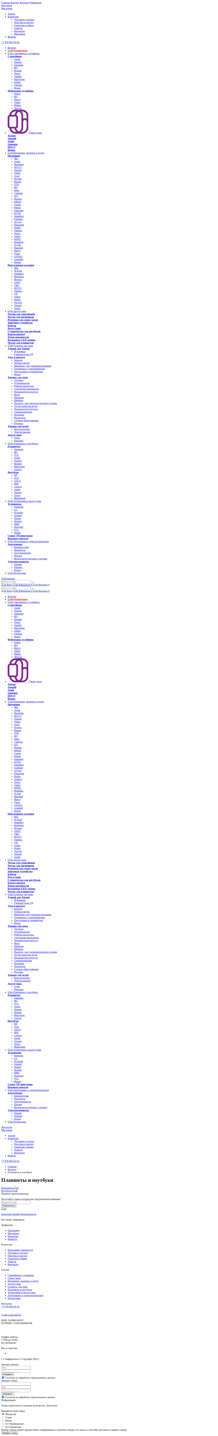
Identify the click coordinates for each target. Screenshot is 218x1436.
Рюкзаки (18, 440)
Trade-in (18, 28)
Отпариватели (22, 383)
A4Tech (18, 256)
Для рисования (22, 432)
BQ (16, 68)
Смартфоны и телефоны (26, 53)
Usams (17, 204)
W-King (18, 271)
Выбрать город (10, 1433)
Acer (16, 478)
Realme (18, 70)
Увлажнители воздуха (26, 391)
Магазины (6, 8)
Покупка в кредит (24, 22)
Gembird (18, 259)
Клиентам (13, 16)
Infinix (17, 82)
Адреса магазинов (11, 1315)
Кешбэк (12, 36)
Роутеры (18, 423)
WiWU (17, 239)
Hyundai (18, 512)
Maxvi (17, 99)
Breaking (18, 242)
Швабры (18, 400)
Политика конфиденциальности (18, 1214)
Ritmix (17, 207)
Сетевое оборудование (26, 420)
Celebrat (18, 193)
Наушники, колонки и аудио (28, 153)
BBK (16, 524)
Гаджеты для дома (23, 345)
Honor (17, 88)
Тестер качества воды (25, 406)
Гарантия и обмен (24, 25)
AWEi (17, 282)
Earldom (18, 219)
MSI (16, 484)
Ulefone (18, 85)
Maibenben (19, 498)
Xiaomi (18, 62)
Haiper (17, 532)
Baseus (17, 181)
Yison (17, 253)
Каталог (15, 2)
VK (16, 294)
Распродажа (20, 50)
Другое (18, 108)
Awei (16, 176)
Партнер (12, 1230)
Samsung (18, 65)
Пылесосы (19, 417)
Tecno (17, 73)
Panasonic (19, 225)
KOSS (17, 213)
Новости (12, 1239)
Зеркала (18, 360)
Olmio (17, 102)
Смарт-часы (35, 132)
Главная (5, 2)
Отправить (8, 1374)
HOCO (18, 167)
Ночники (19, 414)
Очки (17, 437)
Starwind (18, 527)
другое (17, 222)
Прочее (18, 555)
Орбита (18, 230)
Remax (17, 262)
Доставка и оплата (24, 19)
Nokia (17, 93)
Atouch (18, 469)
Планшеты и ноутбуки (25, 443)
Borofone (19, 164)
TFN (16, 184)
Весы (17, 394)
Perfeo (17, 227)
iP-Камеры (20, 351)
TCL (16, 455)
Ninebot (18, 567)
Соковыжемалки (23, 412)
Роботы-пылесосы (24, 386)
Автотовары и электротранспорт (31, 541)
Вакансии (13, 1236)
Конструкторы (22, 429)
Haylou (18, 178)
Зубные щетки (22, 363)
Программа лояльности (20, 1250)
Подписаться (9, 1206)
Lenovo (18, 486)
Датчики (18, 380)
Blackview (19, 79)
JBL (16, 158)
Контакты (19, 31)
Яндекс (18, 279)
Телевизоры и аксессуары (27, 501)
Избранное (35, 2)
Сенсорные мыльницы (26, 389)
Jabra (16, 190)
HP (15, 475)
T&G (16, 285)
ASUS (17, 481)
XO (16, 196)
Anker (17, 236)
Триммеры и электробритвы (29, 368)
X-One (17, 245)
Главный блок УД (23, 354)
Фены (17, 374)
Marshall (18, 248)
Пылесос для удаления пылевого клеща (35, 403)
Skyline (18, 521)
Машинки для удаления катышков (32, 366)
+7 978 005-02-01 (10, 42)
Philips (17, 105)
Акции (11, 13)
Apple (17, 59)
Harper (17, 518)
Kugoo (17, 570)
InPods (17, 201)
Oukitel (18, 76)
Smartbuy (19, 216)
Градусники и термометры (28, 371)
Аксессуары (19, 311)
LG (16, 509)
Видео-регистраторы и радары (30, 558)
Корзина (24, 2)
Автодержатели (22, 553)
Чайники (19, 397)
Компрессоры (21, 547)
